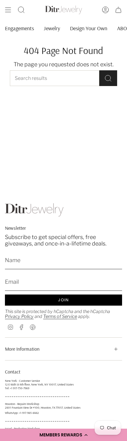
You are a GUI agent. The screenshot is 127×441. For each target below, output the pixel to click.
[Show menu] (8, 10)
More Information (22, 349)
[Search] (108, 78)
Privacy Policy (19, 316)
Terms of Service (60, 316)
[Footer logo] (34, 209)
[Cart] (118, 10)
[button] (63, 435)
